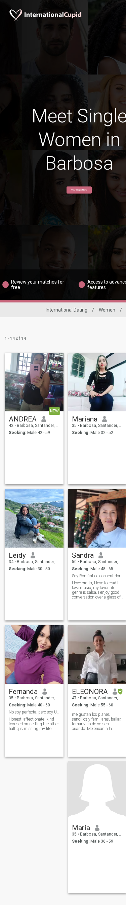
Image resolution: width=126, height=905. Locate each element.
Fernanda (23, 692)
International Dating (66, 310)
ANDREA (23, 419)
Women (107, 310)
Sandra (83, 555)
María (81, 828)
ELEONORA (90, 692)
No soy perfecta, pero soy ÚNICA (34, 712)
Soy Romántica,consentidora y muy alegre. (97, 576)
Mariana (84, 419)
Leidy (17, 555)
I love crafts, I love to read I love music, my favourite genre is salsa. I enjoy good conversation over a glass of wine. (96, 590)
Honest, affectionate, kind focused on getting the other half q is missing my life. (34, 724)
